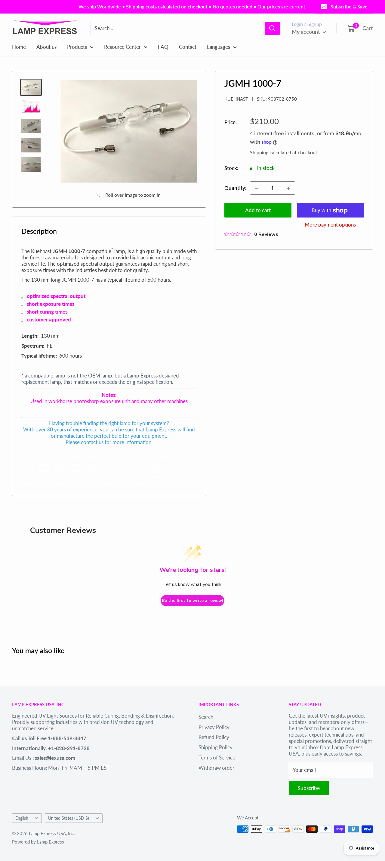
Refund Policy (214, 737)
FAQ (163, 46)
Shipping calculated (270, 152)
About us (46, 46)
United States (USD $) (68, 818)
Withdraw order (216, 768)
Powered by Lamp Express (38, 841)
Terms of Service (217, 757)
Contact (187, 46)
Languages (218, 46)
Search (206, 717)
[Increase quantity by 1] (288, 188)
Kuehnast (236, 99)
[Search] (272, 28)
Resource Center (122, 46)
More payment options (330, 225)
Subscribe (309, 788)
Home (19, 46)
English (21, 818)
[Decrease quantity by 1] (256, 188)
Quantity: (235, 188)
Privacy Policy (214, 727)
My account (306, 31)
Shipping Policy (216, 747)
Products (77, 46)
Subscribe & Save (349, 6)
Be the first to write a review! (192, 600)
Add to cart (258, 210)
